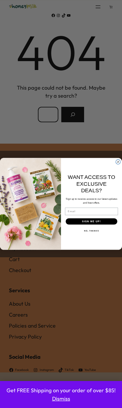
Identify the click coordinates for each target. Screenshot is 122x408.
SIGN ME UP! (91, 221)
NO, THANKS (91, 231)
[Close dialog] (118, 162)
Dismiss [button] (61, 398)
